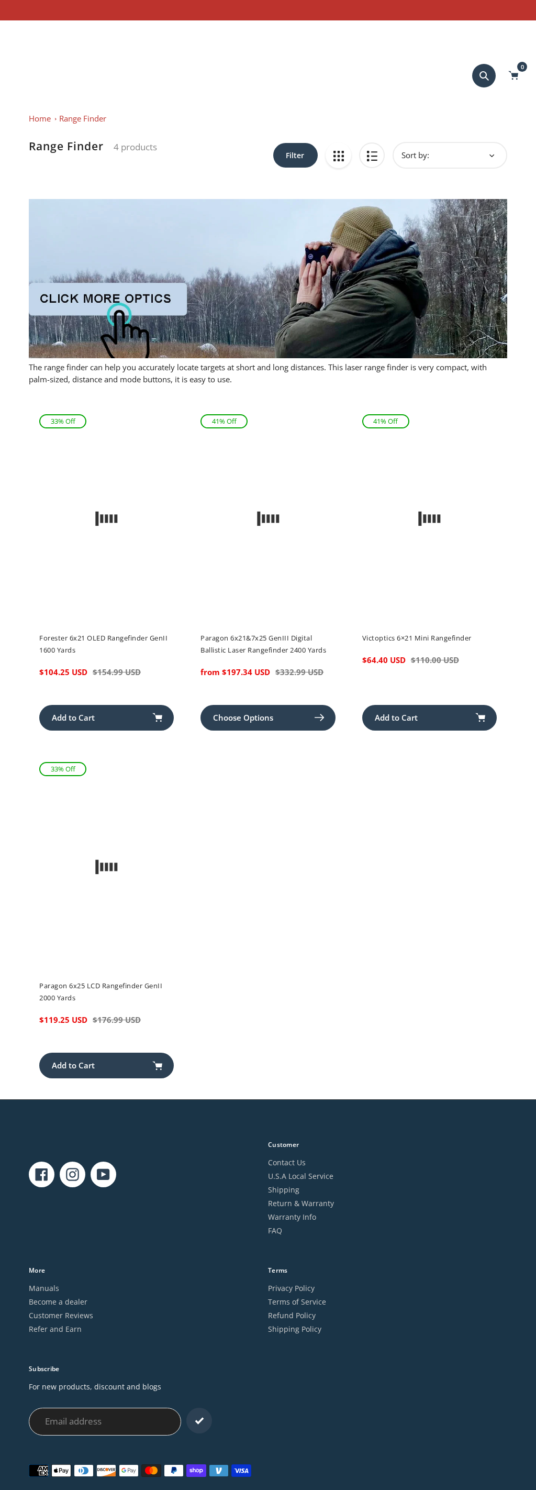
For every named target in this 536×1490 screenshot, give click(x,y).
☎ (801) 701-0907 (121, 32)
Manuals (44, 1288)
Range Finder (82, 118)
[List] (372, 155)
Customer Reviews (61, 1315)
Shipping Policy (294, 1329)
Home (40, 118)
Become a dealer (58, 1302)
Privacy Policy (291, 1288)
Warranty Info (292, 1217)
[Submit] (199, 1420)
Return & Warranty (301, 1203)
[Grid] (338, 155)
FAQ (275, 1230)
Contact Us (287, 1162)
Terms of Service (297, 1302)
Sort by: (415, 155)
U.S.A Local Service (300, 1176)
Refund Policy (292, 1315)
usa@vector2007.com (47, 32)
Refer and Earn (55, 1329)
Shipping (283, 1190)
